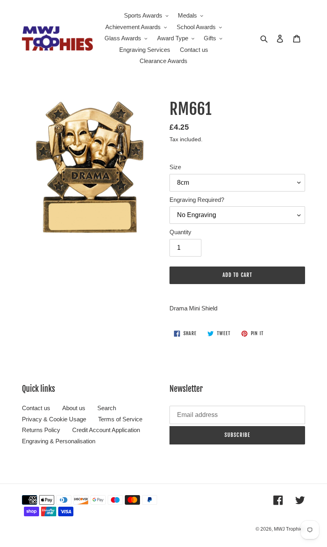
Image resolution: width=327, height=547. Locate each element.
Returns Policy (41, 430)
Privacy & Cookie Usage (54, 419)
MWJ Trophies (289, 529)
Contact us (36, 408)
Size (175, 167)
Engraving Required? (196, 199)
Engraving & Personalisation (58, 441)
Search (106, 408)
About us (73, 408)
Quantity (180, 232)
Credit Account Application (106, 430)
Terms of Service (120, 419)
